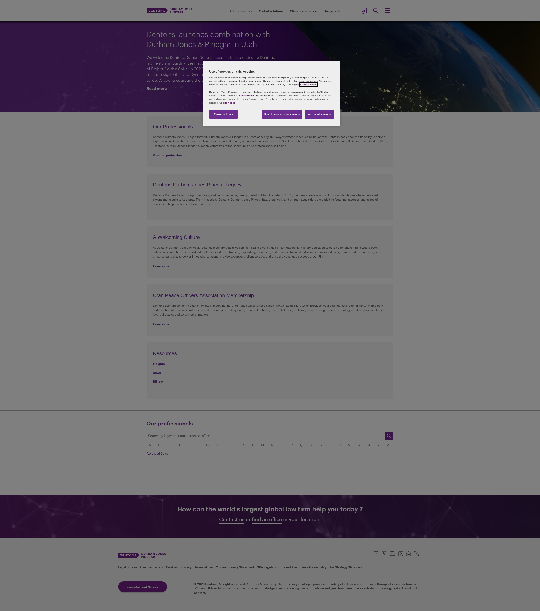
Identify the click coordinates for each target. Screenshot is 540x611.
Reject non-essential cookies (282, 114)
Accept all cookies (319, 114)
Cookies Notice (308, 84)
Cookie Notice (227, 102)
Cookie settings (223, 114)
